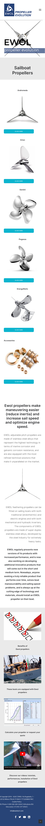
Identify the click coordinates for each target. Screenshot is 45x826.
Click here (19, 131)
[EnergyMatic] (22, 309)
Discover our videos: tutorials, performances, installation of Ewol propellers (22, 778)
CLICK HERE (19, 230)
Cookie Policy (16, 802)
